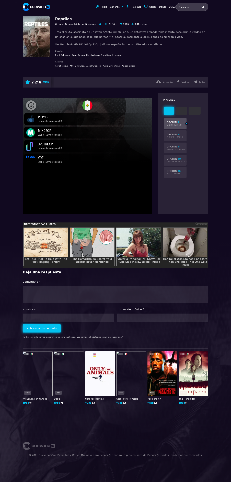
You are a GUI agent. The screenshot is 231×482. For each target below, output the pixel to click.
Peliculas (136, 6)
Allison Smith (128, 66)
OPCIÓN (174, 123)
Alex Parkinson (93, 66)
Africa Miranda (77, 66)
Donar (162, 6)
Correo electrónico (130, 309)
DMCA (172, 6)
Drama (69, 24)
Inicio (104, 6)
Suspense (90, 24)
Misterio (79, 24)
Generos (115, 6)
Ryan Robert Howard (111, 55)
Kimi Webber (92, 55)
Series (152, 6)
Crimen (59, 24)
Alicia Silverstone (111, 66)
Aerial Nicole (61, 66)
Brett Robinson (62, 55)
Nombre (29, 309)
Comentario (32, 281)
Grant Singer (78, 55)
